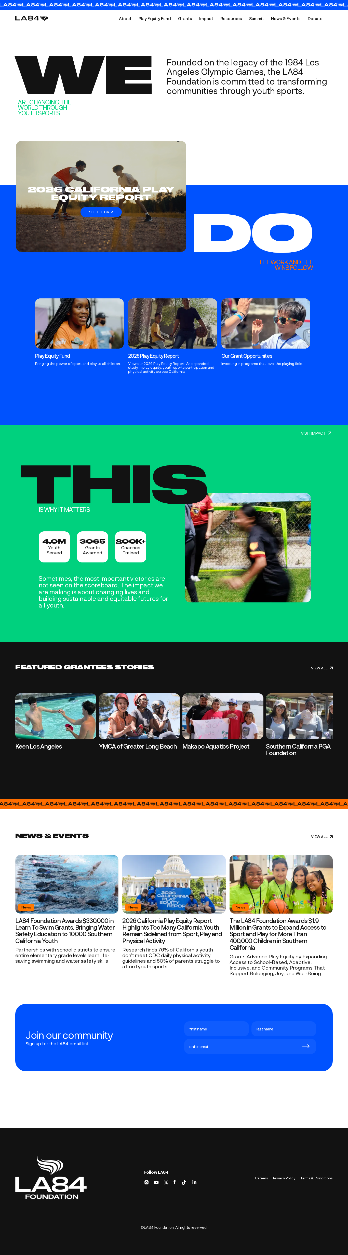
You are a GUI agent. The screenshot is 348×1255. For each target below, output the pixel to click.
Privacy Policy (284, 1178)
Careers (261, 1178)
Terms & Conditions (316, 1178)
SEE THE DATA (101, 212)
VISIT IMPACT (313, 433)
